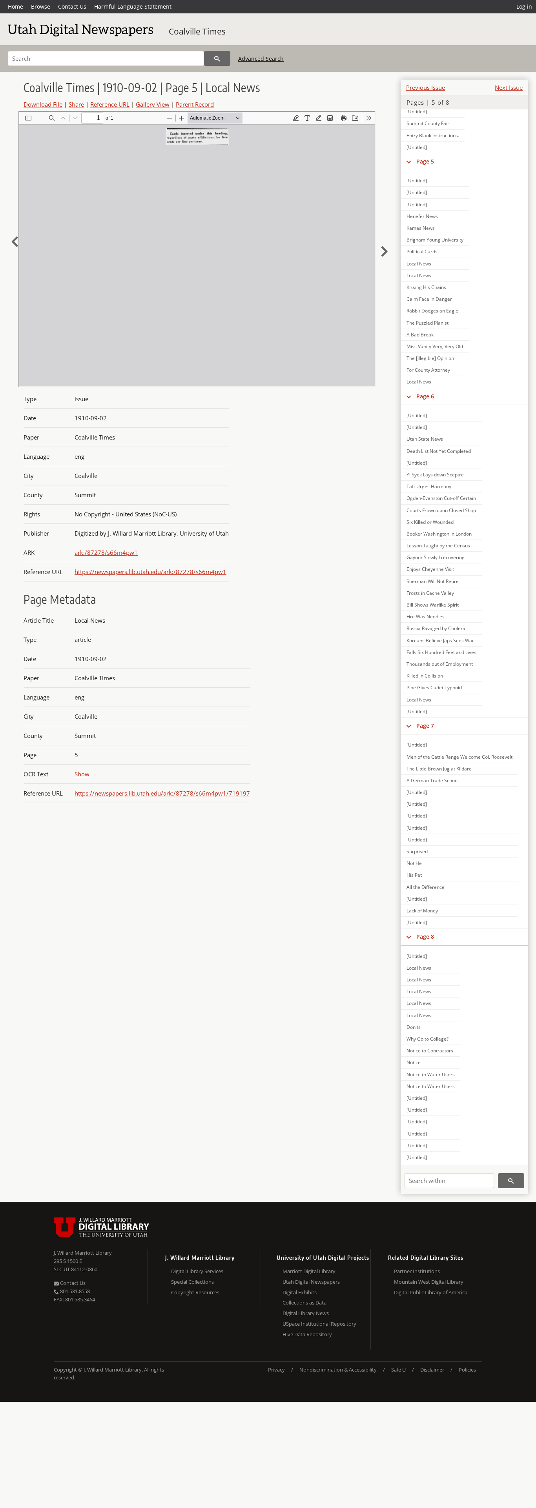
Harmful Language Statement (132, 6)
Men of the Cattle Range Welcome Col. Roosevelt (459, 757)
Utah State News (425, 439)
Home (15, 6)
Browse (40, 6)
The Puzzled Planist (427, 323)
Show (82, 774)
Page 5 (425, 161)
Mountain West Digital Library (428, 1281)
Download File (43, 104)
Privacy (276, 1369)
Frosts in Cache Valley (430, 593)
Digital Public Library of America (430, 1292)
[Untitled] (417, 111)
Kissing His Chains (426, 287)
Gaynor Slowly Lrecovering (436, 557)
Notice (414, 1062)
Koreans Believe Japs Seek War (440, 640)
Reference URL (109, 104)
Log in (524, 6)
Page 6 (425, 396)
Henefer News (422, 216)
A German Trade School (433, 780)
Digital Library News (306, 1313)
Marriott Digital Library (309, 1271)
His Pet (414, 875)
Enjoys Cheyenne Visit (430, 569)
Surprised (417, 851)
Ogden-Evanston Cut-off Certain (441, 498)
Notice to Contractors (430, 1050)
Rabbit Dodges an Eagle (432, 310)
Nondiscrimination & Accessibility (338, 1369)
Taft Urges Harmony (429, 486)
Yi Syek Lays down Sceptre (435, 474)
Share (76, 104)
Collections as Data (304, 1302)
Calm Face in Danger (429, 299)
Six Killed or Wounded (430, 522)
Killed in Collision (425, 675)
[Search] (217, 58)
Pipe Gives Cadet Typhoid (434, 687)
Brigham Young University (435, 239)
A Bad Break (420, 334)
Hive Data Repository (307, 1334)
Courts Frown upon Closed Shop (441, 510)
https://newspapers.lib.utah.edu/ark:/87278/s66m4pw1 (150, 572)
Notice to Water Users (431, 1074)
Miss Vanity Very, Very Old (435, 346)
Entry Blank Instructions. (433, 135)
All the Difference (426, 887)
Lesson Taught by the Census (438, 545)
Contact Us (72, 6)
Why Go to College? (427, 1039)
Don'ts (414, 1027)
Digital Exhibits (300, 1292)
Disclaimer (432, 1369)
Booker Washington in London (439, 534)
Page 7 (425, 725)
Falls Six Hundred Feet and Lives (441, 652)
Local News (419, 263)
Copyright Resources (195, 1292)
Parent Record (195, 104)
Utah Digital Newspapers (311, 1281)
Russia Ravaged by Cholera (436, 628)
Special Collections (192, 1281)
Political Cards (422, 251)
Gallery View (153, 104)
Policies (467, 1369)
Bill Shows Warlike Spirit (433, 604)
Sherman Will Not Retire (433, 581)
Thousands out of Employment (440, 664)
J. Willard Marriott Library (83, 1252)
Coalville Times (197, 31)
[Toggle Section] (408, 161)
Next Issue (509, 87)
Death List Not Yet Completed (439, 451)
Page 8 (425, 936)
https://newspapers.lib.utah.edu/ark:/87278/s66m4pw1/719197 (162, 793)
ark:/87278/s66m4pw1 (106, 552)
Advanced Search (261, 58)
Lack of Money (422, 910)
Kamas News (421, 228)
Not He (414, 863)
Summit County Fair (428, 123)
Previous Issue (425, 87)
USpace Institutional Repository (319, 1323)
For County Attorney (428, 370)
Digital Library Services (197, 1271)
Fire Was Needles (426, 616)
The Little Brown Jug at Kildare (439, 768)
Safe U (398, 1369)
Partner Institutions (417, 1271)
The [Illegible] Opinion (430, 358)
